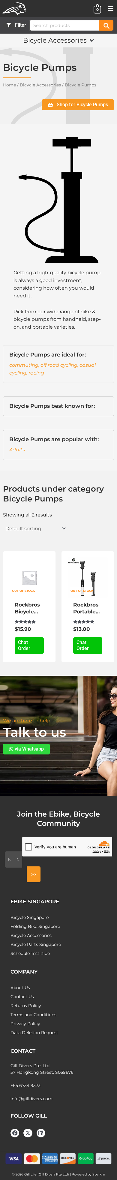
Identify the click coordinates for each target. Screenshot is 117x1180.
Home (9, 85)
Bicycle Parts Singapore (35, 944)
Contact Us (22, 996)
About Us (20, 987)
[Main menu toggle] (110, 8)
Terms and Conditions (33, 1014)
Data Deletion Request (34, 1032)
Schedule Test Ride (30, 953)
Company (24, 972)
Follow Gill (28, 1116)
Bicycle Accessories (40, 85)
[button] (58, 40)
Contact (22, 1051)
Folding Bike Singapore (35, 926)
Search (106, 25)
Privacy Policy (25, 1023)
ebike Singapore (34, 902)
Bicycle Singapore (29, 917)
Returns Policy (25, 1005)
